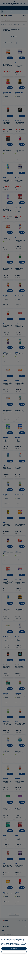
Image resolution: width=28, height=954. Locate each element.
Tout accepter (14, 948)
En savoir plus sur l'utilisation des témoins (15, 944)
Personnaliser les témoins (14, 952)
